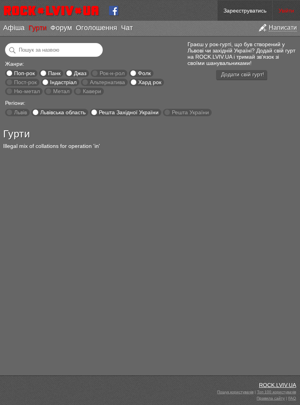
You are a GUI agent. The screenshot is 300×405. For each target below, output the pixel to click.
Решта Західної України (129, 112)
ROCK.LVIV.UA (277, 385)
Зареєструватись (244, 10)
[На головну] (54, 10)
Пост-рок (25, 82)
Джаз (80, 73)
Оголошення (96, 28)
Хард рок (149, 82)
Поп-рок (24, 73)
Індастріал (63, 82)
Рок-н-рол (112, 73)
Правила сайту (271, 398)
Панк (54, 73)
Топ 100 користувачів (276, 392)
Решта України (190, 112)
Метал (61, 91)
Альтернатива (107, 82)
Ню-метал (27, 91)
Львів (20, 112)
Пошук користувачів (235, 392)
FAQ (292, 398)
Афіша (14, 28)
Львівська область (63, 112)
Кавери (92, 91)
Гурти (37, 28)
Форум (61, 28)
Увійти (286, 10)
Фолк (144, 73)
